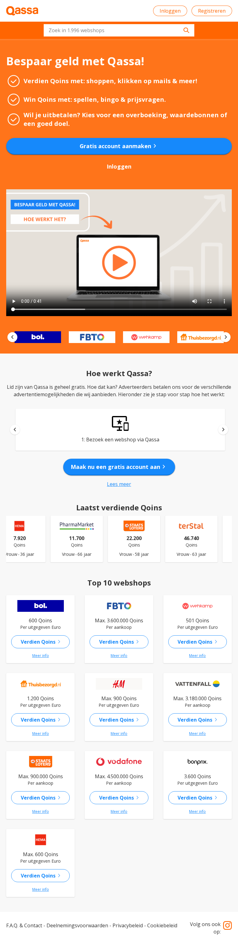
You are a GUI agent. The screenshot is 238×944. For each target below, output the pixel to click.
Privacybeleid (127, 925)
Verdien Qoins (42, 641)
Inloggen (170, 10)
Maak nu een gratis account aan (119, 466)
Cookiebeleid (162, 925)
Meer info (40, 655)
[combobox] (119, 30)
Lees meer (119, 484)
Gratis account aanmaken (119, 146)
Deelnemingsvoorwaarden (77, 925)
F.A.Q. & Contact (24, 925)
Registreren (212, 10)
